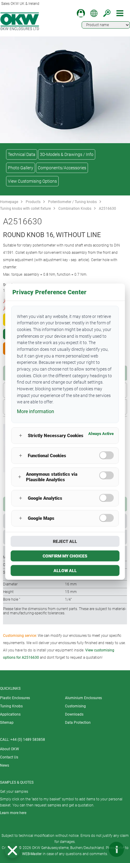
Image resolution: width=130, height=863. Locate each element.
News (4, 765)
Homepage (9, 202)
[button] (12, 850)
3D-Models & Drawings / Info (66, 154)
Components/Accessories (62, 167)
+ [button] (20, 435)
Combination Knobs (74, 208)
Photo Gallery (20, 167)
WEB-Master (32, 854)
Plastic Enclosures (15, 698)
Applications (10, 714)
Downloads (74, 714)
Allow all (65, 570)
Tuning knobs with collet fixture (25, 208)
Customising (75, 706)
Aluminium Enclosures (83, 698)
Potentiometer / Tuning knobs (72, 202)
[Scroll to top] (98, 849)
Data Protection (78, 722)
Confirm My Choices (65, 556)
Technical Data (21, 154)
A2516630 (107, 208)
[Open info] (116, 849)
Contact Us (9, 757)
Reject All (65, 541)
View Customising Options (32, 181)
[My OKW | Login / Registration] (81, 13)
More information (35, 411)
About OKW (9, 749)
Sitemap (7, 722)
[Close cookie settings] (12, 850)
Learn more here (13, 813)
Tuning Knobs (11, 706)
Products (33, 202)
